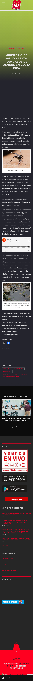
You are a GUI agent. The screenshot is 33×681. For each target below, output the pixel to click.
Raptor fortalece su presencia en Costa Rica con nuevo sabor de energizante (15, 522)
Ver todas (5, 545)
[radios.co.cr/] (13, 603)
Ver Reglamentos (16, 500)
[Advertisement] (16, 27)
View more (16, 408)
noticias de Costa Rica (11, 376)
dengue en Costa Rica (16, 368)
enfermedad (7, 371)
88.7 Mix (4, 564)
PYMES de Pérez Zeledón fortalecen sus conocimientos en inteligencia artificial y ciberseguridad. (15, 531)
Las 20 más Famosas (9, 570)
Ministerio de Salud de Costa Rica (15, 374)
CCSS (4, 368)
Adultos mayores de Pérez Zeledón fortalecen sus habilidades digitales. (16, 539)
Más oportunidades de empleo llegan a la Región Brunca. (16, 419)
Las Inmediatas (7, 558)
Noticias (12, 48)
